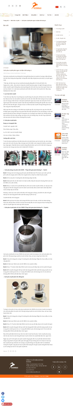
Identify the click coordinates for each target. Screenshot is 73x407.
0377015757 (31, 370)
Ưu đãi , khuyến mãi (60, 38)
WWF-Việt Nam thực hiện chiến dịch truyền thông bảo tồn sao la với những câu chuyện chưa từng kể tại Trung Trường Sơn (61, 86)
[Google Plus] (12, 5)
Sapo (47, 376)
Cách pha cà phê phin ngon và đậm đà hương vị (17, 70)
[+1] (15, 351)
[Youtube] (20, 5)
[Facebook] (9, 5)
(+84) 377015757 (32, 368)
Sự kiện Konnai (59, 35)
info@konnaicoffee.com (34, 372)
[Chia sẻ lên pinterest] (13, 351)
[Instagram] (16, 5)
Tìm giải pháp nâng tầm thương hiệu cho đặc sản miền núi (61, 50)
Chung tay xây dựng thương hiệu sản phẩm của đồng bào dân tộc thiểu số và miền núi (61, 57)
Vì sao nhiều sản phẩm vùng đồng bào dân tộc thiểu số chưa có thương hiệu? (61, 64)
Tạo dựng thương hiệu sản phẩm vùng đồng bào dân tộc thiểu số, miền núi (61, 43)
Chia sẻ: (5, 351)
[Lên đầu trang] (70, 399)
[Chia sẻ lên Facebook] (8, 351)
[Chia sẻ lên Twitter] (11, 351)
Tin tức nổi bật (60, 95)
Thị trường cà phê (60, 28)
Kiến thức (58, 32)
